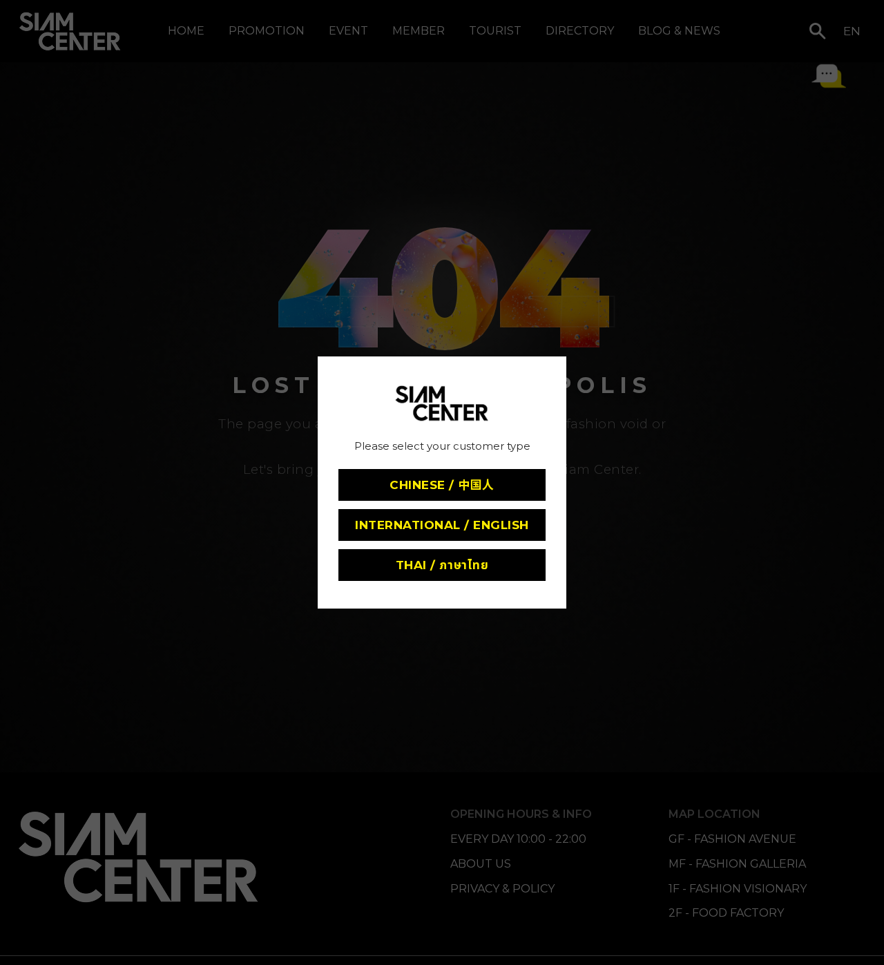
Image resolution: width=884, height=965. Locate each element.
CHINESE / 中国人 (442, 485)
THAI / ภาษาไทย (442, 565)
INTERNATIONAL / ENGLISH (442, 525)
